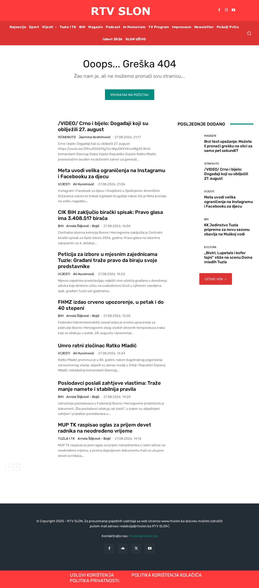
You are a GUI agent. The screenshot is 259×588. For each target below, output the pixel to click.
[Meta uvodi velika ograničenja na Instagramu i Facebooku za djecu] (30, 184)
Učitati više (214, 278)
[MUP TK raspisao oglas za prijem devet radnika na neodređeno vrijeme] (30, 439)
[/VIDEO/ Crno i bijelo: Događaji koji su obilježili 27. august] (30, 137)
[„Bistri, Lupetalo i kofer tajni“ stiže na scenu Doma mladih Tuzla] (189, 255)
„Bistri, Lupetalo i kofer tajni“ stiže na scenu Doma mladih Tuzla (228, 257)
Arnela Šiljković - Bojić (82, 226)
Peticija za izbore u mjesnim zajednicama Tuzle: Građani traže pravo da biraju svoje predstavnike (107, 260)
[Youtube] (233, 10)
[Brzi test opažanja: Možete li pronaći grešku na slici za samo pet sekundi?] (189, 143)
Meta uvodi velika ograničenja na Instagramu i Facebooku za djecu (228, 202)
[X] (136, 549)
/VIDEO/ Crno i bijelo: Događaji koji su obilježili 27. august (103, 126)
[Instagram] (226, 10)
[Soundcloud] (123, 549)
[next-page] (17, 467)
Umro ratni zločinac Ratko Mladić (97, 345)
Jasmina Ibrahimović (95, 137)
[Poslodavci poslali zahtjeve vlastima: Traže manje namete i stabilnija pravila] (30, 397)
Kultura (210, 247)
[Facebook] (219, 10)
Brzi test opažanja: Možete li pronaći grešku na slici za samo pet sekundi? (228, 146)
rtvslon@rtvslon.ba (143, 536)
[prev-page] (9, 467)
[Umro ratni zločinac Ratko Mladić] (30, 358)
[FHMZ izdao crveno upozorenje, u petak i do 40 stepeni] (30, 316)
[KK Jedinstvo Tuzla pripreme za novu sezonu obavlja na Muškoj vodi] (189, 227)
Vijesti (64, 184)
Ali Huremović (83, 184)
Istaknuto (67, 137)
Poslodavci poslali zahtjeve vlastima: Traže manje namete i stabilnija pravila (109, 386)
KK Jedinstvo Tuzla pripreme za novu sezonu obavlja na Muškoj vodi (227, 229)
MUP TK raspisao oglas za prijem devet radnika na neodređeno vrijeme (104, 428)
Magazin (210, 135)
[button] (249, 33)
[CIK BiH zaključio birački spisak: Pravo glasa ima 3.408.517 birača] (30, 226)
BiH (60, 226)
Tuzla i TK (66, 438)
